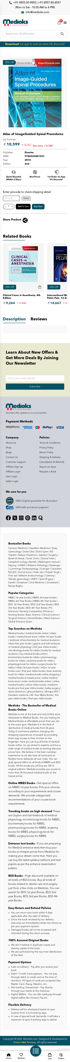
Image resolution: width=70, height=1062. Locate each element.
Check (26, 198)
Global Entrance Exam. (20, 621)
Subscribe (35, 386)
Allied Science (51, 618)
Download (12, 44)
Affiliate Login (13, 472)
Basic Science (32, 615)
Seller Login (12, 481)
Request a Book (47, 472)
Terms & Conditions (49, 443)
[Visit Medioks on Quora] (40, 517)
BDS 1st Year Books (18, 604)
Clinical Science (50, 615)
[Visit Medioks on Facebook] (8, 517)
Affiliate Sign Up (14, 467)
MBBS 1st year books (19, 597)
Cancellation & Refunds (51, 462)
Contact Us (12, 457)
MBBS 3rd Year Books (19, 601)
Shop (8, 447)
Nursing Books (16, 615)
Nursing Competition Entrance (35, 611)
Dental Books (34, 618)
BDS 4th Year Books (36, 608)
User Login (11, 476)
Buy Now (38, 207)
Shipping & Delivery (49, 457)
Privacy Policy (46, 447)
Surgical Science (17, 618)
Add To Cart (23, 207)
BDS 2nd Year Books (41, 604)
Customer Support (16, 462)
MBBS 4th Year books (44, 601)
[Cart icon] (39, 287)
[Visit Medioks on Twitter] (14, 517)
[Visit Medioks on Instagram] (21, 517)
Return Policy (46, 452)
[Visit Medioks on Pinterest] (27, 517)
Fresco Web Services (24, 1042)
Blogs (9, 452)
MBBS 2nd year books (44, 597)
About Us (11, 443)
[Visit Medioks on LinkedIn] (34, 517)
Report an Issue (47, 467)
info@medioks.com (37, 12)
